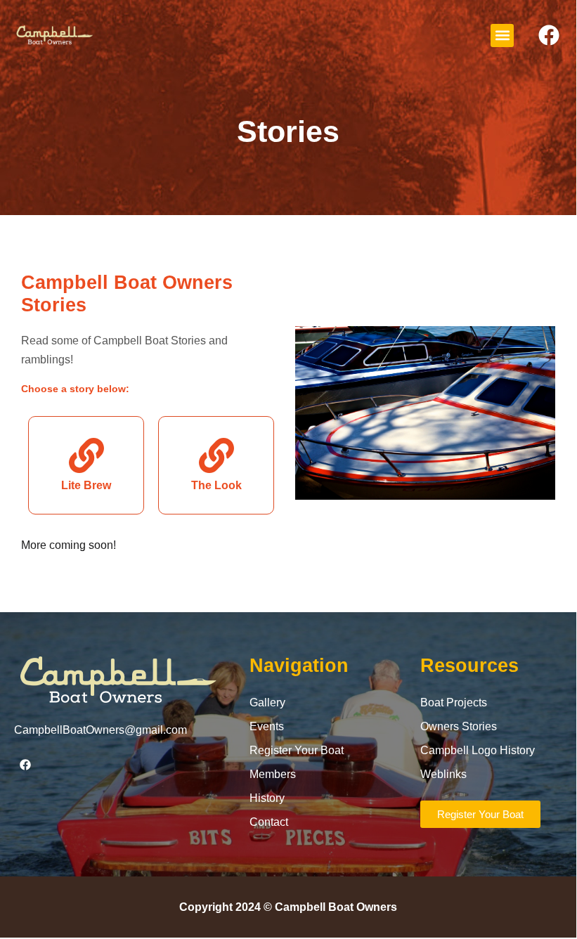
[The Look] (216, 455)
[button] (502, 35)
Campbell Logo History (477, 750)
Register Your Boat (296, 750)
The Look (216, 485)
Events (266, 726)
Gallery (267, 702)
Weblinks (443, 774)
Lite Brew (86, 485)
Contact (268, 822)
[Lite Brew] (86, 455)
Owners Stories (458, 726)
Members (272, 774)
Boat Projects (453, 702)
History (267, 798)
